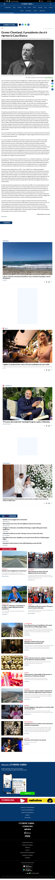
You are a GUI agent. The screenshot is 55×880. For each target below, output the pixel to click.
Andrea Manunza (6, 521)
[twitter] (5, 1)
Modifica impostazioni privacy (27, 852)
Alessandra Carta (6, 525)
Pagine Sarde (27, 817)
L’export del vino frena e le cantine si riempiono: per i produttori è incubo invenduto (38, 658)
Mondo (29, 7)
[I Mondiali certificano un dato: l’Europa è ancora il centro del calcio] (40, 595)
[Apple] (27, 866)
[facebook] (7, 1)
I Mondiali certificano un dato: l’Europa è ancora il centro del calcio (23, 533)
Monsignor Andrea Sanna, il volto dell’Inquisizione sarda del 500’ (22, 543)
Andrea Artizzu (6, 541)
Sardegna (20, 7)
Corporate (27, 857)
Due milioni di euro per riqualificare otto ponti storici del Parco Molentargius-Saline (38, 626)
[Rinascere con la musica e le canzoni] (12, 745)
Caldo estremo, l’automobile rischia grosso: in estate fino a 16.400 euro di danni (38, 675)
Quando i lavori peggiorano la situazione (15, 519)
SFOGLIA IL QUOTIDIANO (6, 13)
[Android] (27, 870)
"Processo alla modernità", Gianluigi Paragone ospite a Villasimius (26, 422)
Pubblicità (27, 847)
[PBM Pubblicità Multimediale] (27, 836)
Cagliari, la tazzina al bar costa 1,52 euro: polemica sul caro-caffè (26, 364)
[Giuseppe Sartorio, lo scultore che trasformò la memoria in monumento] (12, 728)
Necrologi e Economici (27, 845)
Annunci (50, 7)
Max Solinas (5, 545)
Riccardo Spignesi (6, 535)
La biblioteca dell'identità (27, 812)
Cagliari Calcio (42, 10)
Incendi (21, 10)
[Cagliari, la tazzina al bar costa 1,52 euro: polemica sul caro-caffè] (27, 346)
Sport (45, 7)
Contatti (27, 850)
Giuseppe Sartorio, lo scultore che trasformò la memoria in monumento (38, 724)
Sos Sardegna (28, 10)
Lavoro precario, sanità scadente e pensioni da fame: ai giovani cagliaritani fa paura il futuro (38, 691)
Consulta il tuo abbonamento (28, 807)
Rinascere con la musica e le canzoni (35, 740)
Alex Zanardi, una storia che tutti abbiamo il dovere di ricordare (22, 523)
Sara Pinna (5, 280)
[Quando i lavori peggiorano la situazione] (14, 559)
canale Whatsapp (49, 77)
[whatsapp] (9, 1)
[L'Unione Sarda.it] (27, 4)
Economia (40, 7)
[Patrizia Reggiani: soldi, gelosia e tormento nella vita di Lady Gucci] (12, 712)
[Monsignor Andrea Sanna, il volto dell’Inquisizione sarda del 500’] (12, 646)
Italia (25, 7)
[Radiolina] (41, 800)
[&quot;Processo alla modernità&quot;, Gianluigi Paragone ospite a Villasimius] (27, 403)
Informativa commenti (27, 855)
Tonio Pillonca (5, 531)
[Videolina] (14, 800)
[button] (20, 25)
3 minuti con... (9, 25)
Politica (34, 7)
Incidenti (35, 10)
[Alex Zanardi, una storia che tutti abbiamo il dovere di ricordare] (40, 560)
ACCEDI (49, 1)
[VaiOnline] (27, 833)
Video (14, 7)
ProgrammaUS (8, 7)
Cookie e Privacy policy (27, 842)
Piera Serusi (4, 216)
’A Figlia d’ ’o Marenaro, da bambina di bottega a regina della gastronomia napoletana (13, 607)
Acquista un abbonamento (27, 809)
